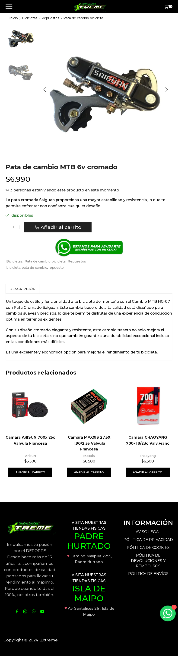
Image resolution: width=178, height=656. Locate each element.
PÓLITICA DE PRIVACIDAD (148, 539)
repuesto (56, 268)
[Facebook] (17, 611)
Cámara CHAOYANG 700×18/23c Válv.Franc (147, 440)
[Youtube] (42, 611)
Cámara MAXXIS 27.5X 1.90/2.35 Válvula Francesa (89, 443)
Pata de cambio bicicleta (83, 18)
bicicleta (13, 268)
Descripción (22, 289)
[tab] (22, 289)
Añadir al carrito (61, 227)
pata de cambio (34, 268)
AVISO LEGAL (148, 532)
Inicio (13, 18)
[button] (45, 89)
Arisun (30, 456)
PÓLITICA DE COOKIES (148, 547)
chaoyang (148, 456)
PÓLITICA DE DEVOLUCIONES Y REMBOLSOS (148, 560)
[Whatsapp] (34, 611)
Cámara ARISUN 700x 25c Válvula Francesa (30, 440)
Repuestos (50, 18)
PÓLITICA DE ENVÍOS (148, 574)
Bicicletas (29, 18)
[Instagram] (25, 611)
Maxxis (89, 456)
